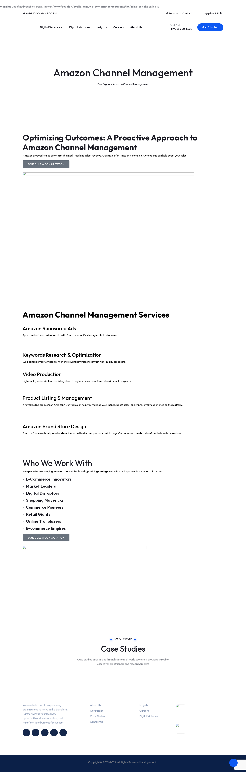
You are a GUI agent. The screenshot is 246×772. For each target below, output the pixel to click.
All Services (172, 13)
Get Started (210, 27)
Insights (102, 27)
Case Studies (97, 716)
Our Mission (96, 710)
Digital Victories (79, 27)
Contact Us (96, 721)
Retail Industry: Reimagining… (199, 731)
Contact (187, 13)
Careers (118, 27)
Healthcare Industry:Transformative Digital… (206, 713)
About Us (136, 27)
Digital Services (50, 27)
